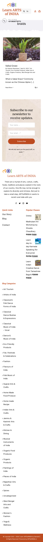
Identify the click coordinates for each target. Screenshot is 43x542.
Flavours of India (8, 368)
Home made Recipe (8, 402)
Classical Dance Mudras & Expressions (9, 315)
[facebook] (16, 203)
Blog (4, 219)
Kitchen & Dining (7, 431)
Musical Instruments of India (8, 442)
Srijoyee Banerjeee (13, 68)
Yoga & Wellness (7, 523)
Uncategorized (9, 496)
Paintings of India (8, 469)
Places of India (9, 476)
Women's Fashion (7, 514)
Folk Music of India (9, 377)
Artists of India (9, 295)
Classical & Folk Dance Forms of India (9, 303)
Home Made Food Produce (9, 394)
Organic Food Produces (9, 452)
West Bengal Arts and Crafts (8, 504)
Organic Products (15, 72)
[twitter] (19, 203)
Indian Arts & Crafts (8, 411)
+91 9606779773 (14, 21)
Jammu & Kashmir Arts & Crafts (8, 421)
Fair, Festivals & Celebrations (9, 354)
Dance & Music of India (9, 337)
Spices (6, 490)
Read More (9, 87)
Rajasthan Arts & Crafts (9, 483)
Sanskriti (36, 536)
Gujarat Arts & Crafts (9, 385)
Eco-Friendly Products (18, 70)
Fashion (6, 361)
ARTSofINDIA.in (32, 539)
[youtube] (27, 203)
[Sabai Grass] (21, 49)
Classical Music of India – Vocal (9, 327)
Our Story (7, 214)
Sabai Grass (11, 66)
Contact (6, 225)
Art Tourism (8, 289)
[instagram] (23, 203)
